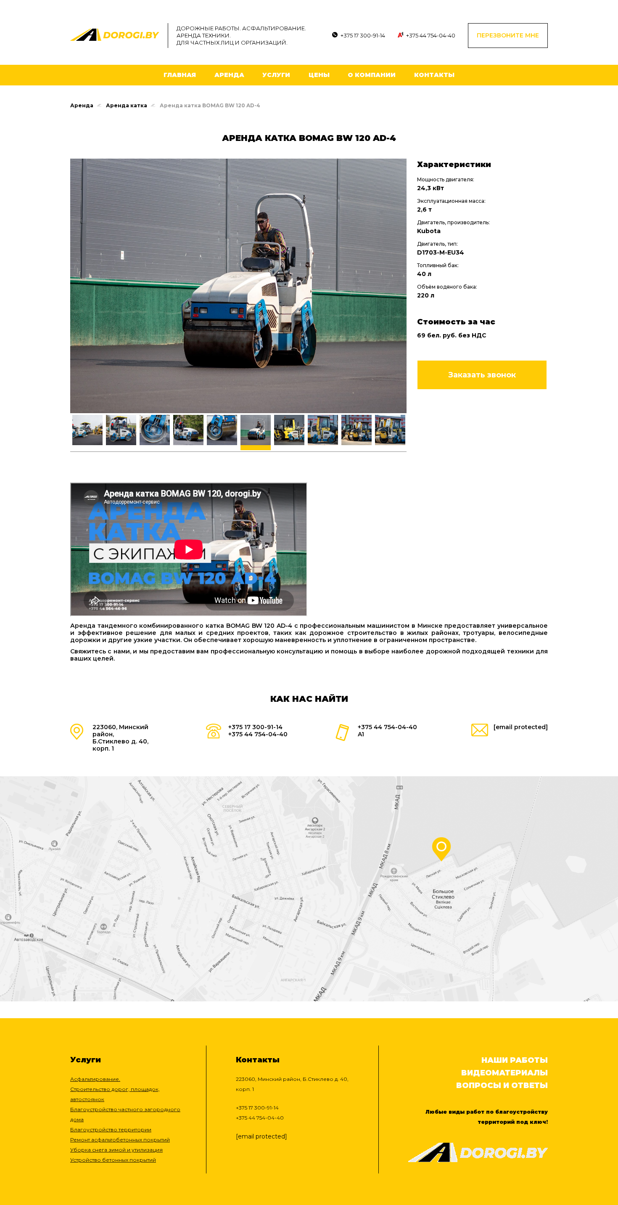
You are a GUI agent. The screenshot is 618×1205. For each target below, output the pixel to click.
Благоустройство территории (110, 1129)
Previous (64, 433)
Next (413, 433)
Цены (319, 75)
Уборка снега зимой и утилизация (116, 1150)
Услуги (276, 75)
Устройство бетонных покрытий (113, 1160)
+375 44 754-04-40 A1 (387, 730)
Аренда (229, 75)
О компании (372, 75)
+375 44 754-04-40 (430, 35)
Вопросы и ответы (502, 1085)
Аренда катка (126, 105)
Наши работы (514, 1060)
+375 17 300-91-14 (363, 35)
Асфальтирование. (95, 1079)
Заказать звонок (482, 375)
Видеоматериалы (504, 1073)
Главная (180, 75)
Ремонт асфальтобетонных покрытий (120, 1139)
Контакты (434, 75)
